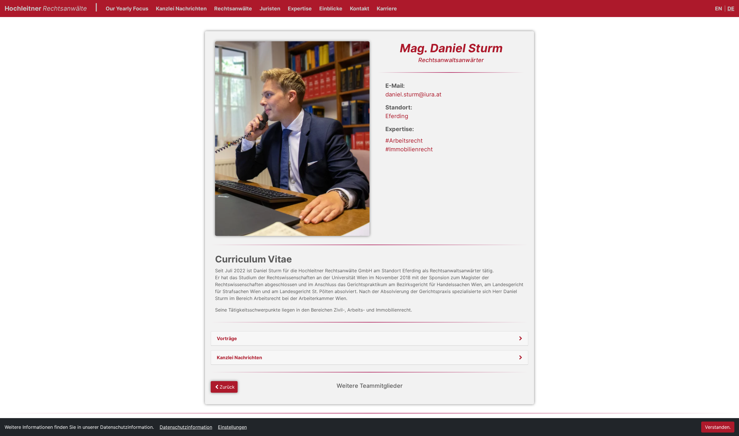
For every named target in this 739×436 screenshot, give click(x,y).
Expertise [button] (300, 8)
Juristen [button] (270, 8)
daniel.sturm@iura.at (413, 94)
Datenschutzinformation (186, 427)
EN (718, 8)
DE (730, 8)
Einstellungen (232, 427)
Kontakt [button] (359, 8)
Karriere (387, 8)
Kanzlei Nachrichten (181, 8)
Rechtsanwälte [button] (233, 8)
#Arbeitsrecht (404, 140)
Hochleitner (46, 8)
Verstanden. (718, 427)
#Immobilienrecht (409, 149)
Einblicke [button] (330, 8)
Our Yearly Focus (127, 8)
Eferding (396, 116)
